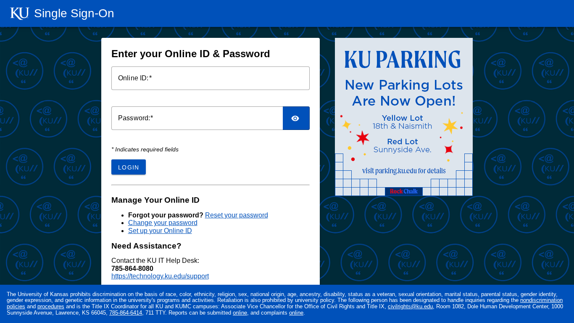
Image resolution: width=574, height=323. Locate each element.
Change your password (162, 222)
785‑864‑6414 (125, 313)
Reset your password (236, 215)
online (240, 313)
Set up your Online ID (160, 230)
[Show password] (296, 118)
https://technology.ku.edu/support (160, 276)
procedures (50, 306)
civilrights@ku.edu (410, 306)
